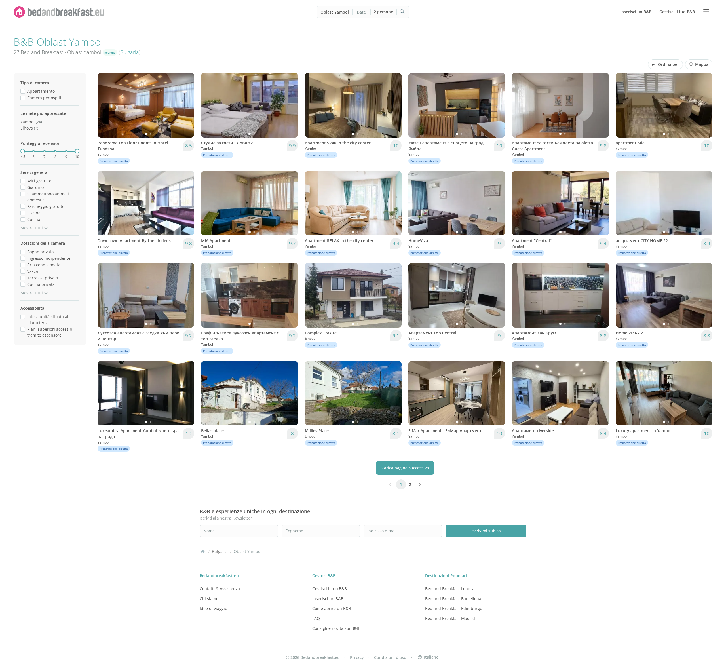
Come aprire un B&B (331, 608)
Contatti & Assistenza (220, 588)
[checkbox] (22, 91)
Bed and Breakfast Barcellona (453, 598)
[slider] (22, 151)
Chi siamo (209, 598)
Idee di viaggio (213, 608)
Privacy (357, 657)
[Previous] (105, 105)
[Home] (203, 552)
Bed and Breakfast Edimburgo (453, 608)
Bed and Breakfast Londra (449, 588)
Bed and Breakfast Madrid (450, 618)
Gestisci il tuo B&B (329, 588)
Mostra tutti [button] (31, 228)
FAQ (316, 618)
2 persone (383, 11)
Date (361, 12)
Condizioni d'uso (390, 657)
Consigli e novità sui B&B (335, 628)
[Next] (186, 105)
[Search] (402, 12)
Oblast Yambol (334, 12)
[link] (59, 12)
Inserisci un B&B (327, 598)
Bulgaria (129, 52)
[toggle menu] (706, 12)
